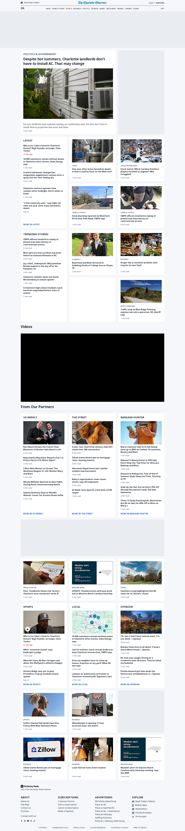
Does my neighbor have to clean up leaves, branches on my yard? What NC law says (91, 663)
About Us (25, 801)
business (124, 259)
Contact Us (26, 808)
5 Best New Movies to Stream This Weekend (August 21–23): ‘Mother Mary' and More (43, 471)
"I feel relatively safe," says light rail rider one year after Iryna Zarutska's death (42, 206)
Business (77, 8)
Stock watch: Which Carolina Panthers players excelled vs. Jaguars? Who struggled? (140, 172)
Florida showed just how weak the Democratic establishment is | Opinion (140, 672)
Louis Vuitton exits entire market (89, 767)
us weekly (76, 259)
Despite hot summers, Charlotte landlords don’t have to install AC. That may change (64, 61)
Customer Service (66, 801)
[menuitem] (22, 8)
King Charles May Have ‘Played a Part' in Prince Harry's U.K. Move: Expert (43, 459)
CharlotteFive (58, 8)
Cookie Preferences (98, 827)
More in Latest (31, 224)
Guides (136, 8)
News (48, 8)
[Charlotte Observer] (92, 2)
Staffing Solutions (103, 818)
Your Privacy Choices (119, 827)
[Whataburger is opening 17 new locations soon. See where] (92, 705)
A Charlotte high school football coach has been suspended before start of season (42, 290)
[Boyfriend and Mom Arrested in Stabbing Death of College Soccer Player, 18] (92, 244)
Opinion (94, 8)
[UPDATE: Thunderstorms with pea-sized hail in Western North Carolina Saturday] (92, 572)
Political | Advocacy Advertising (110, 821)
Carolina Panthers (129, 166)
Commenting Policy (60, 827)
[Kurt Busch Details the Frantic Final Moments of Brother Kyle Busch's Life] (43, 432)
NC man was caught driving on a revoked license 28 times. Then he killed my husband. (141, 660)
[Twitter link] (25, 821)
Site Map (25, 805)
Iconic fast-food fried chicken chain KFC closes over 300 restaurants (92, 448)
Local (74, 166)
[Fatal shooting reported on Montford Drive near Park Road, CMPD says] (92, 197)
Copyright (43, 827)
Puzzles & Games (143, 813)
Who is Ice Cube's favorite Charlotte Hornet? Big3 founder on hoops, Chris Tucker (42, 148)
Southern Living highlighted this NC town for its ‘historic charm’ (138, 592)
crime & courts (78, 212)
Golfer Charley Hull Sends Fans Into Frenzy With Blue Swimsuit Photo (41, 724)
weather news (78, 587)
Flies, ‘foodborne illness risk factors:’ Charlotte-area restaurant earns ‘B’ (41, 592)
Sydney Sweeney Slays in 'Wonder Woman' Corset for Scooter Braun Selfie (43, 494)
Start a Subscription (67, 805)
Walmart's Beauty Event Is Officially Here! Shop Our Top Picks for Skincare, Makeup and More (140, 463)
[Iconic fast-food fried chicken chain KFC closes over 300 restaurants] (92, 432)
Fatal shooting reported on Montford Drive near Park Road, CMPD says (90, 217)
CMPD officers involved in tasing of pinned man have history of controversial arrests (40, 242)
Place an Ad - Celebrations (107, 811)
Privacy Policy (79, 827)
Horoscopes (140, 816)
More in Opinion (130, 684)
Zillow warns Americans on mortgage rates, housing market (91, 459)
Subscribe (160, 3)
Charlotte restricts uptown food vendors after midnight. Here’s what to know (43, 191)
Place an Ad (100, 805)
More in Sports (31, 684)
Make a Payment (66, 811)
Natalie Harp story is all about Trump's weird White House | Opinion (140, 648)
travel (123, 587)
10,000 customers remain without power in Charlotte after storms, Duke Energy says (43, 162)
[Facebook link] (22, 821)
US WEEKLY (30, 417)
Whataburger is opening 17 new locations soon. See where (88, 724)
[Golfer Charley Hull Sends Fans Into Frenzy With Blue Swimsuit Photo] (43, 705)
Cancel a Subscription (68, 808)
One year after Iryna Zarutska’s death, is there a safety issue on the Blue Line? (92, 170)
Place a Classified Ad (104, 808)
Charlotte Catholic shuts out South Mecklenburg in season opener (41, 278)
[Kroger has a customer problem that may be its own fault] (141, 244)
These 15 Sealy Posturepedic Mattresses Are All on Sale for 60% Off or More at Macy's (141, 503)
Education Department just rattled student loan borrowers (89, 469)
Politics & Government (39, 54)
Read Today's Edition (145, 801)
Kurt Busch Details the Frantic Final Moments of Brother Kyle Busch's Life (42, 448)
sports (26, 720)
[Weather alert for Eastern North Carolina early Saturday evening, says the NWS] (141, 749)
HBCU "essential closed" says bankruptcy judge (37, 651)
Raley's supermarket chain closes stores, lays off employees (89, 480)
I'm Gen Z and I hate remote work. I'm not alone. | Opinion (140, 637)
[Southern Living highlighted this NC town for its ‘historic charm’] (141, 572)
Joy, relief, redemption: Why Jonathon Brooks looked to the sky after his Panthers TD (42, 266)
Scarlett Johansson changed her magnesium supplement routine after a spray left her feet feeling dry (43, 175)
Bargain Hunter (132, 417)
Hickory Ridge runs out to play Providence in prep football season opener (41, 674)
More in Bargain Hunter (134, 514)
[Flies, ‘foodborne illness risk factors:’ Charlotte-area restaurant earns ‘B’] (43, 572)
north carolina (128, 306)
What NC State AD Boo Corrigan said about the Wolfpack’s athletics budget (42, 661)
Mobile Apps (141, 805)
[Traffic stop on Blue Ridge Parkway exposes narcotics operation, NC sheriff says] (141, 291)
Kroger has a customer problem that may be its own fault (139, 264)
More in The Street (82, 514)
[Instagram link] (31, 821)
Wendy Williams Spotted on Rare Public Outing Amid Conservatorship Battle (43, 483)
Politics (86, 8)
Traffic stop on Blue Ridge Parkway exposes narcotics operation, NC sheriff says (140, 312)
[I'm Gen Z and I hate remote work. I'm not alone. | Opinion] (141, 622)
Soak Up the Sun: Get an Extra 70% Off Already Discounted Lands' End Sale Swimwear (140, 490)
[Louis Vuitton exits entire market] (92, 749)
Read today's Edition (32, 3)
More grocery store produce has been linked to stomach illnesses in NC (42, 254)
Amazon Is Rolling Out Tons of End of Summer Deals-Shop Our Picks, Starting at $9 (140, 476)
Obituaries (111, 8)
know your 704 (29, 587)
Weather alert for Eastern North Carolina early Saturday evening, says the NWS (139, 770)
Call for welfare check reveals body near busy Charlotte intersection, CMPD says (92, 651)
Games (102, 8)
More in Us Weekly (33, 514)
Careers (128, 8)
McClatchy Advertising (105, 801)
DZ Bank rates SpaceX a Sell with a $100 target (92, 491)
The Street (79, 417)
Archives (25, 811)
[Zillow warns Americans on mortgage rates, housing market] (43, 749)
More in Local (80, 684)
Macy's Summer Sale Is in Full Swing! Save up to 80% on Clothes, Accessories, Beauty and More (141, 449)
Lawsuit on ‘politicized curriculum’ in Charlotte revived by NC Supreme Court (92, 675)
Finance (120, 8)
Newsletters (141, 809)
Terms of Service (139, 827)
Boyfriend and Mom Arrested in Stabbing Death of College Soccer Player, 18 (92, 265)
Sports (69, 8)
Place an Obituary (103, 814)
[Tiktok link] (34, 821)
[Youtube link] (28, 821)
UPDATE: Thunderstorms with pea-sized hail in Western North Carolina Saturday (92, 592)
